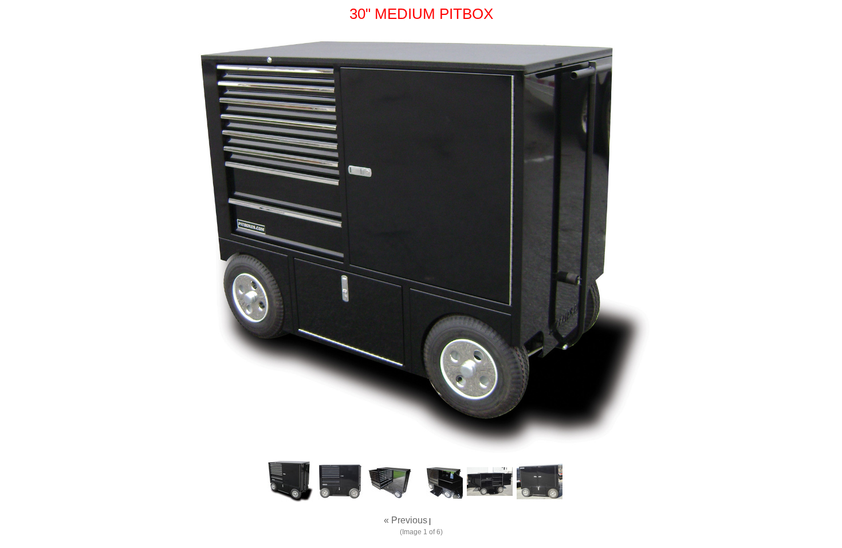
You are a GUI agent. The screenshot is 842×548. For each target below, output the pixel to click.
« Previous (405, 520)
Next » (445, 520)
